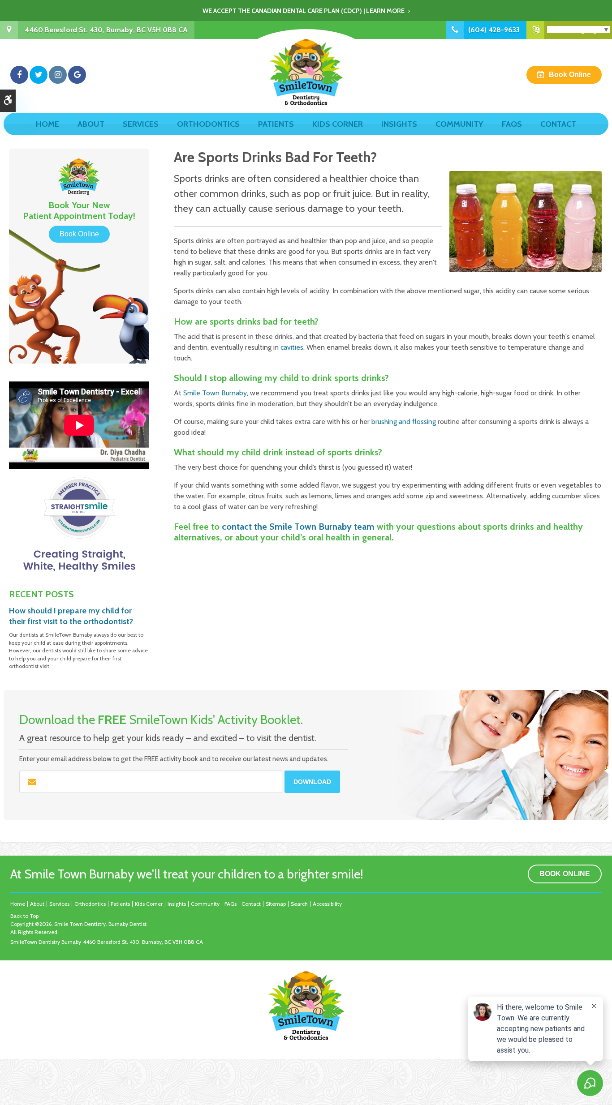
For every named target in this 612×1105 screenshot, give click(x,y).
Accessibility (327, 903)
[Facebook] (19, 75)
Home (47, 124)
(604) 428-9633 (494, 30)
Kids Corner (337, 124)
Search (299, 903)
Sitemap (276, 903)
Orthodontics (208, 124)
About (91, 124)
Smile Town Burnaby (215, 393)
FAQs (512, 124)
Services (141, 124)
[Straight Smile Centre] (79, 524)
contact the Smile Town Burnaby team (298, 526)
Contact (558, 124)
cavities (291, 347)
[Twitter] (38, 75)
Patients (276, 124)
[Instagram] (58, 75)
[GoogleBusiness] (77, 75)
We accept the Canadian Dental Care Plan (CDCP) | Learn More (304, 11)
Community (459, 124)
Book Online (570, 74)
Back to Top (24, 915)
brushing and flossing (403, 421)
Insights (399, 124)
